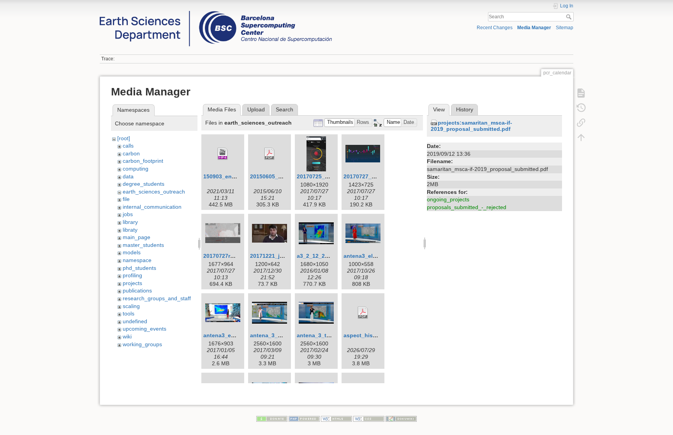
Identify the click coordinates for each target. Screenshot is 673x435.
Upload (256, 109)
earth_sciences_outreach (154, 191)
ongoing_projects (448, 199)
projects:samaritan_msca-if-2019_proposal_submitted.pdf (471, 126)
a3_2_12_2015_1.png (324, 256)
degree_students (143, 184)
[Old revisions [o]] (581, 107)
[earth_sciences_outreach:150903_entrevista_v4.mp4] (222, 153)
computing (135, 169)
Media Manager (534, 27)
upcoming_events (144, 329)
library (130, 222)
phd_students (139, 268)
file (126, 199)
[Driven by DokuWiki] (401, 418)
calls (128, 146)
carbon (131, 153)
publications (137, 290)
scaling (131, 306)
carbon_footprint (143, 161)
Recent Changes (495, 27)
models (132, 252)
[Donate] (271, 418)
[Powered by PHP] (304, 418)
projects (132, 283)
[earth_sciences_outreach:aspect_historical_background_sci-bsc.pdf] (363, 312)
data (128, 176)
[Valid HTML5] (336, 418)
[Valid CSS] (368, 418)
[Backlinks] (581, 122)
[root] (123, 138)
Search (569, 16)
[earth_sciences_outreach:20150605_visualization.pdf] (269, 153)
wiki (127, 336)
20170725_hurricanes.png (331, 176)
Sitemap (564, 27)
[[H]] (216, 13)
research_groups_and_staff (157, 298)
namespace (137, 260)
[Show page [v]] (581, 93)
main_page (136, 237)
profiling (132, 275)
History (464, 109)
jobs (128, 214)
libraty (130, 230)
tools (128, 313)
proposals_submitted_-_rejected (466, 207)
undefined (135, 321)
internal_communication (152, 207)
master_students (143, 245)
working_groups (142, 344)
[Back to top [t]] (581, 137)
